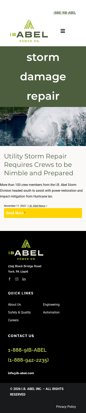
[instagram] (16, 279)
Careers (13, 320)
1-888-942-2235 (28, 360)
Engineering (51, 304)
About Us (14, 304)
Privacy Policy (66, 407)
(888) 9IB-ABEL (65, 13)
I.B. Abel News (36, 205)
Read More (15, 213)
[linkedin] (24, 279)
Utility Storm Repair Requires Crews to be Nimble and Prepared (38, 164)
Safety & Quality (19, 312)
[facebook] (9, 279)
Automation (51, 312)
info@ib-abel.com (21, 373)
